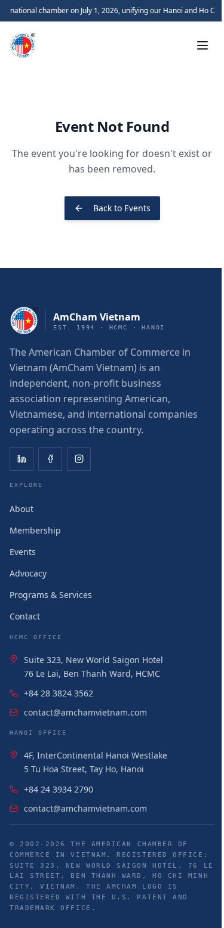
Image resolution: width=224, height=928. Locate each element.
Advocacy (28, 573)
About (21, 508)
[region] (112, 10)
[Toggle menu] (202, 45)
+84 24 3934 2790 (58, 789)
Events (23, 551)
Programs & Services (51, 594)
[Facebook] (50, 459)
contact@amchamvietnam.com (85, 712)
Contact (25, 616)
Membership (35, 530)
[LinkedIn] (21, 459)
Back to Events (122, 208)
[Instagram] (79, 459)
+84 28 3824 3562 (58, 693)
